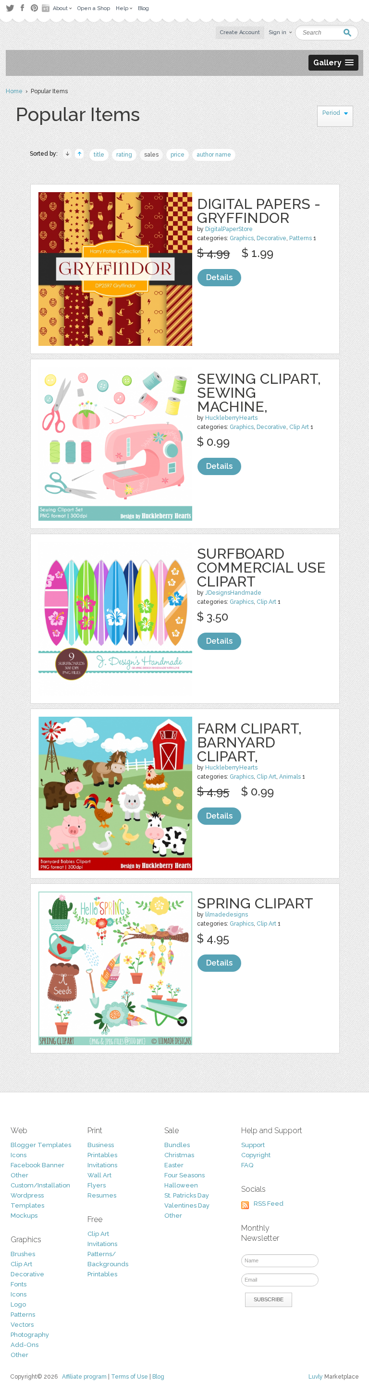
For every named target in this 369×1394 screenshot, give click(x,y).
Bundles (177, 1145)
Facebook (22, 8)
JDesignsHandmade (233, 592)
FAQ (247, 1165)
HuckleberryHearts (231, 418)
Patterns (300, 238)
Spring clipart (255, 903)
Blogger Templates (41, 1145)
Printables (102, 1155)
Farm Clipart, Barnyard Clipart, (249, 742)
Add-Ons (24, 1344)
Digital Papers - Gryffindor (258, 211)
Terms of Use (129, 1376)
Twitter (10, 8)
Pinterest (34, 8)
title (99, 154)
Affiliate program (84, 1376)
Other (19, 1175)
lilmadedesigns (226, 914)
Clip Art (299, 427)
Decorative (271, 238)
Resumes (101, 1195)
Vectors (22, 1324)
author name (214, 154)
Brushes (23, 1254)
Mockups (24, 1215)
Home (14, 91)
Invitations (102, 1165)
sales (151, 154)
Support (253, 1145)
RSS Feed (268, 1203)
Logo (18, 1304)
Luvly (315, 1376)
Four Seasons (184, 1175)
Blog (158, 1376)
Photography (30, 1334)
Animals (290, 776)
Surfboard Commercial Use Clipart (261, 567)
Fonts (18, 1284)
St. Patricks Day (186, 1195)
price (177, 154)
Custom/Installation (40, 1185)
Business (100, 1145)
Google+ (46, 8)
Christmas (179, 1155)
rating (124, 154)
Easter (174, 1165)
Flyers (96, 1185)
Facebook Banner (37, 1165)
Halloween (181, 1185)
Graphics (242, 238)
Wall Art (99, 1175)
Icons (18, 1155)
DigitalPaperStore (229, 229)
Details (219, 277)
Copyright (256, 1155)
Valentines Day (186, 1205)
